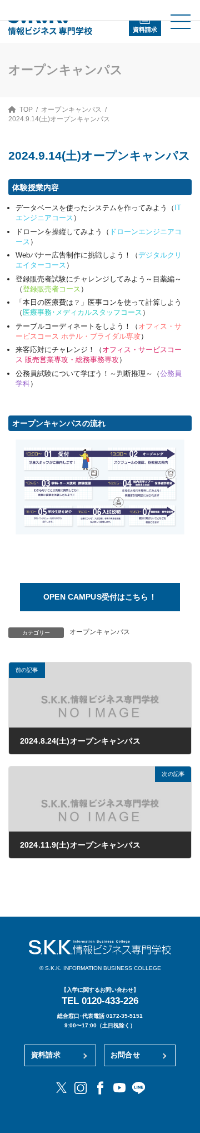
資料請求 (145, 29)
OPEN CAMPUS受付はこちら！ (100, 596)
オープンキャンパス (99, 632)
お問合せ (125, 1055)
